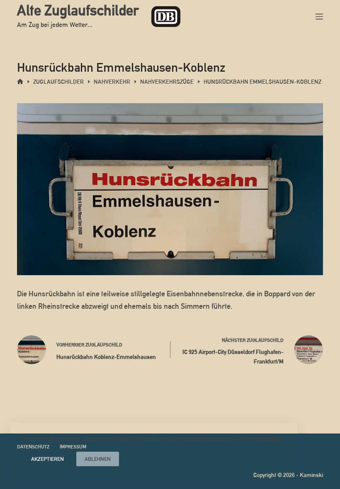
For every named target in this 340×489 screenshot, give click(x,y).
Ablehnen (98, 459)
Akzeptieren (47, 459)
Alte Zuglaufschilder (78, 10)
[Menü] (319, 16)
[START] (20, 82)
